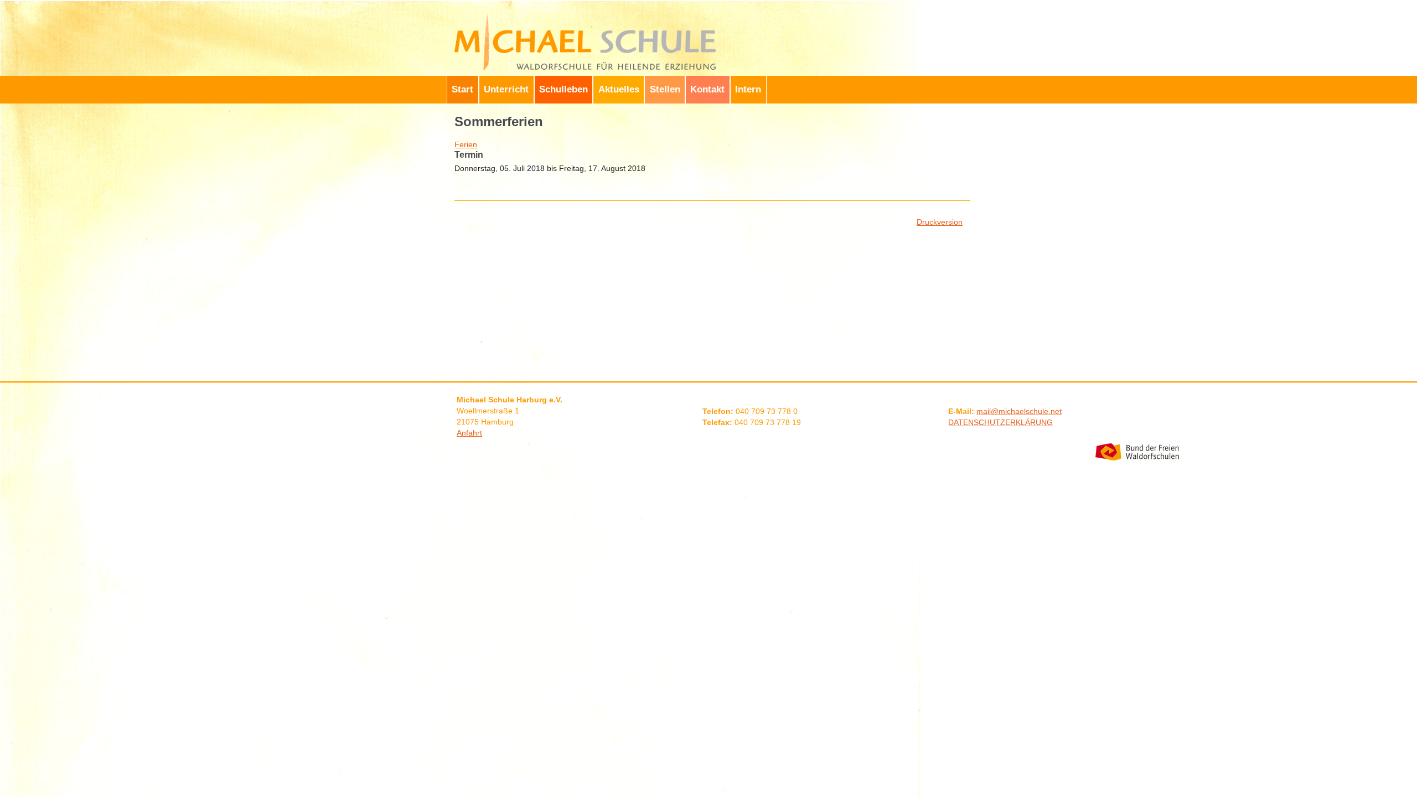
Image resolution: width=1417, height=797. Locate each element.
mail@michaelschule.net (1019, 411)
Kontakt (707, 89)
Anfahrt (469, 432)
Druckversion (940, 222)
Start (462, 89)
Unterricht (506, 89)
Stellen (665, 89)
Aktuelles (618, 89)
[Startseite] (587, 15)
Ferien (465, 144)
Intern (748, 89)
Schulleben (563, 89)
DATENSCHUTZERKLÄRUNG (1000, 422)
